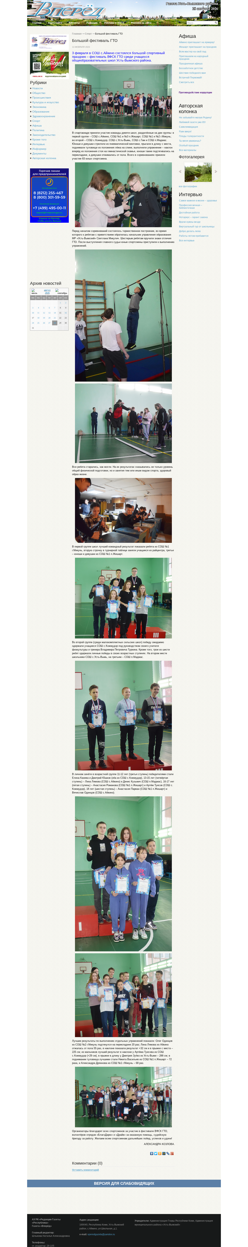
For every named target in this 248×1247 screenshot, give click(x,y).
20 (49, 318)
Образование (40, 111)
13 (49, 313)
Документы (39, 153)
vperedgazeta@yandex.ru (101, 1234)
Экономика (39, 106)
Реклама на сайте (141, 23)
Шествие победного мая (192, 73)
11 (38, 313)
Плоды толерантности (191, 136)
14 (55, 313)
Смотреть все (186, 82)
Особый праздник (189, 145)
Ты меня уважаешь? (190, 140)
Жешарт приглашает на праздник (197, 47)
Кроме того (39, 139)
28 (55, 323)
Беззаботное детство (191, 68)
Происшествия (41, 97)
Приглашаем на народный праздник (193, 57)
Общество (38, 92)
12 (44, 313)
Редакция (91, 23)
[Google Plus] (172, 1153)
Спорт (36, 120)
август (47, 290)
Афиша (37, 125)
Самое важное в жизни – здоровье (198, 200)
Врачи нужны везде (190, 222)
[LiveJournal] (168, 1153)
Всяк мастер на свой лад (192, 51)
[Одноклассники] (160, 1153)
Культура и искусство (45, 102)
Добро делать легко (190, 231)
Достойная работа (189, 212)
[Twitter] (156, 1153)
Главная (36, 23)
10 (33, 313)
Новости (37, 88)
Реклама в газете (114, 23)
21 (55, 318)
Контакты (74, 23)
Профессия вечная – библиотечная (190, 206)
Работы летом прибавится (193, 236)
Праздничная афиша (190, 63)
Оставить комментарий (85, 1170)
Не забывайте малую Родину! (195, 117)
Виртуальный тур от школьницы (196, 226)
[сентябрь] (61, 292)
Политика (38, 130)
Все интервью (186, 240)
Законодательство (43, 134)
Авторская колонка (44, 158)
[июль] (35, 292)
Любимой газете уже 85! (192, 122)
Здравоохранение (43, 116)
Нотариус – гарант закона (193, 217)
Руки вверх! (185, 131)
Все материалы (187, 150)
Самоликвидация (188, 127)
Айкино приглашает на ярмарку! (196, 42)
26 (44, 323)
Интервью (38, 144)
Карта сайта (55, 23)
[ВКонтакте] (152, 1153)
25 (38, 323)
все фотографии (188, 186)
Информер (39, 148)
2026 (47, 293)
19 (44, 318)
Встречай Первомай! (190, 77)
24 (33, 323)
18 (38, 318)
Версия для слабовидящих (124, 1183)
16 (66, 313)
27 (49, 323)
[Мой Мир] (164, 1153)
